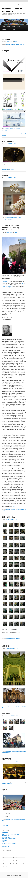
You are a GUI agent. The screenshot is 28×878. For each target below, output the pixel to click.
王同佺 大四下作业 (6, 837)
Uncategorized (5, 169)
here (22, 283)
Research (18, 509)
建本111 (10, 640)
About (3, 26)
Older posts (5, 825)
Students (18, 134)
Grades (18, 26)
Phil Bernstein (5, 281)
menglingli (6, 39)
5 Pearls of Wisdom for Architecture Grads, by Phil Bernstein (10, 227)
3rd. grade (8, 706)
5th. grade (8, 509)
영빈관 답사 (6, 713)
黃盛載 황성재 (22, 44)
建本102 (19, 706)
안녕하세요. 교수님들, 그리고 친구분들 (10, 834)
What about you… (9, 141)
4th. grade (8, 44)
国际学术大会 (7, 759)
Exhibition (13, 638)
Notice (8, 26)
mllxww (15, 41)
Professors (14, 168)
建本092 (17, 44)
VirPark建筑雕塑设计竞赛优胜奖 (9, 843)
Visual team (5, 832)
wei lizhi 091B (5, 835)
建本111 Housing (8, 517)
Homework (13, 44)
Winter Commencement (7, 286)
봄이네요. (5, 175)
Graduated (13, 509)
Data (9, 29)
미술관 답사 (6, 646)
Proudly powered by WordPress (14, 875)
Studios (4, 29)
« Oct (7, 868)
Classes (13, 26)
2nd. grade (8, 638)
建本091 (22, 134)
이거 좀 (4, 789)
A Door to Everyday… (7, 845)
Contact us (14, 29)
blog (20, 284)
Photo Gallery (9, 168)
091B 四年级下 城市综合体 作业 (9, 838)
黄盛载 (15, 143)
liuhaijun (5, 50)
